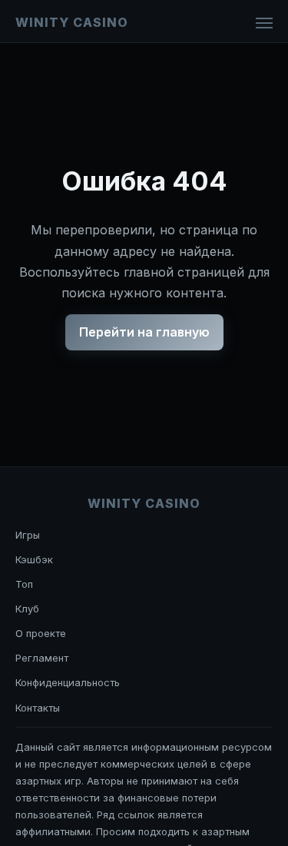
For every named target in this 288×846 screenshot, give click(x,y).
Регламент (41, 658)
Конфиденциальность (67, 682)
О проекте (40, 633)
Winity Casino (71, 22)
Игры (27, 535)
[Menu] (264, 23)
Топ (24, 584)
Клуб (27, 608)
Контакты (37, 708)
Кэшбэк (34, 559)
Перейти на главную (144, 332)
